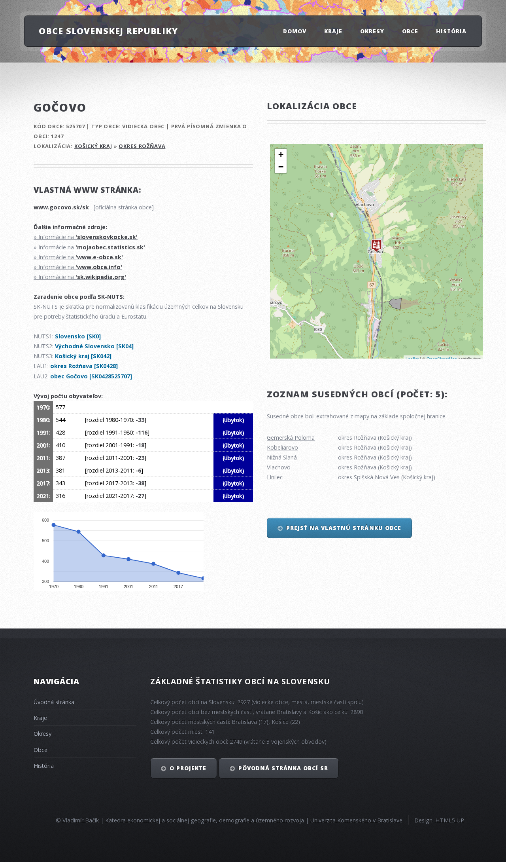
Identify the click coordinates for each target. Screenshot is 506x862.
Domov (294, 30)
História (451, 30)
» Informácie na (86, 237)
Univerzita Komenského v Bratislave (356, 820)
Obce (410, 30)
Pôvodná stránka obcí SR (283, 768)
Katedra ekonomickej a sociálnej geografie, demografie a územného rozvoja (204, 820)
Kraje (333, 30)
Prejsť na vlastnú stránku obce (343, 528)
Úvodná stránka (54, 702)
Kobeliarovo (282, 447)
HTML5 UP (449, 820)
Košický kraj (93, 146)
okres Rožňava (142, 146)
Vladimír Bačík (80, 820)
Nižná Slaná (282, 457)
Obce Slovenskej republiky (108, 30)
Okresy (372, 30)
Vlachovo (279, 467)
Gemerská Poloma (291, 437)
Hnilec (275, 477)
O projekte (188, 768)
